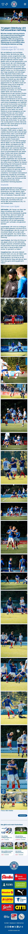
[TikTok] (20, 927)
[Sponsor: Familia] (7, 877)
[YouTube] (13, 927)
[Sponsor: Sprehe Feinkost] (7, 907)
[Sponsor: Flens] (7, 884)
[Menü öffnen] (25, 4)
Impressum (12, 923)
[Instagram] (8, 927)
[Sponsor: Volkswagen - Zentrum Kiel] (21, 884)
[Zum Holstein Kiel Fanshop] (3, 4)
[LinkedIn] (18, 927)
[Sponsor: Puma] (21, 892)
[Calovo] (22, 927)
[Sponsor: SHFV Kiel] (21, 917)
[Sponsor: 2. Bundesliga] (14, 917)
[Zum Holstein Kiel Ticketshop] (6, 4)
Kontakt (6, 923)
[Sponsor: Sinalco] (7, 892)
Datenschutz (20, 923)
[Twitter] (15, 927)
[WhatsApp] (6, 927)
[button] (3, 791)
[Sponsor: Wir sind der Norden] (7, 917)
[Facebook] (10, 927)
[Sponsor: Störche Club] (21, 900)
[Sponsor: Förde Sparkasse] (21, 877)
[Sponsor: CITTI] (21, 907)
